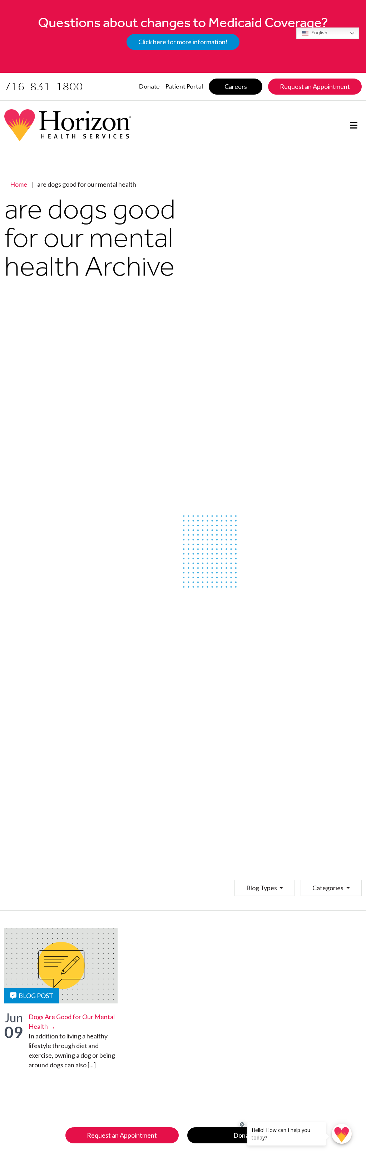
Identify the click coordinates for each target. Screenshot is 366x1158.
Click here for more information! (183, 42)
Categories (328, 888)
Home (18, 184)
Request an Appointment (122, 1135)
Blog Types (262, 888)
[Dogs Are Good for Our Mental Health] (61, 965)
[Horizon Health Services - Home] (67, 125)
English (318, 33)
